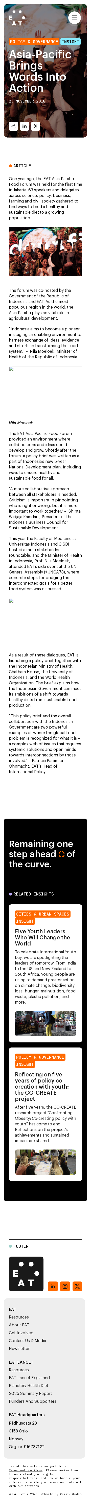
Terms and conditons (25, 1470)
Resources (19, 1317)
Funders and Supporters (32, 1401)
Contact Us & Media (27, 1341)
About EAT (19, 1325)
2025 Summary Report (30, 1394)
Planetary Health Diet (28, 1386)
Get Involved (21, 1333)
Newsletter (19, 1349)
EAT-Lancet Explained (29, 1378)
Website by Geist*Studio (61, 1494)
